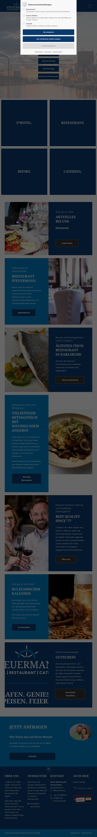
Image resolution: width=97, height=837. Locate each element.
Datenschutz (39, 52)
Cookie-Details (57, 52)
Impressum (47, 52)
